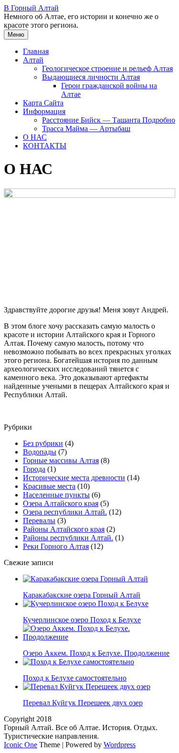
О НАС (35, 137)
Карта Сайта (43, 103)
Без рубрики (43, 443)
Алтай (33, 60)
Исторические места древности (74, 478)
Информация (44, 111)
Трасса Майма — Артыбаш (86, 128)
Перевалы (39, 520)
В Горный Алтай (31, 8)
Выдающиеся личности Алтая (91, 77)
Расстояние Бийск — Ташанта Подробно (108, 120)
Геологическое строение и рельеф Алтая (107, 68)
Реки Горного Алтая (56, 546)
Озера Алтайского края (60, 503)
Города (34, 469)
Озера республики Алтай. (65, 512)
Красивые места (49, 486)
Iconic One (20, 745)
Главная (36, 51)
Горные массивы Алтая (61, 460)
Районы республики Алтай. (68, 538)
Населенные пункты (56, 495)
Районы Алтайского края (64, 529)
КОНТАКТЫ (44, 146)
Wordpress (120, 745)
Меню (16, 34)
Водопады (39, 452)
